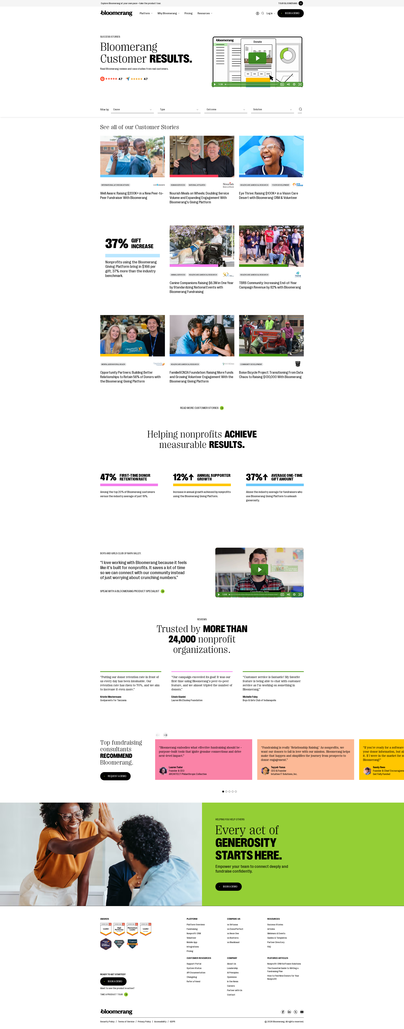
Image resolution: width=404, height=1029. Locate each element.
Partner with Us (234, 990)
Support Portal (194, 963)
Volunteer (191, 938)
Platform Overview (196, 924)
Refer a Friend (193, 981)
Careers (231, 986)
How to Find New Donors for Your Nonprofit (283, 977)
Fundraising (192, 929)
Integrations (193, 946)
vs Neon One (233, 933)
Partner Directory (276, 942)
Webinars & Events (276, 933)
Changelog (192, 977)
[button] (146, 13)
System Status (194, 968)
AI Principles (233, 972)
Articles (271, 929)
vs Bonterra (232, 938)
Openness (232, 977)
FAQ (269, 946)
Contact (231, 994)
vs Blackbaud (233, 942)
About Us (231, 963)
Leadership (232, 968)
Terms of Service (126, 1021)
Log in (270, 13)
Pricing (188, 13)
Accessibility (160, 1021)
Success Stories (275, 924)
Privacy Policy (144, 1021)
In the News (232, 981)
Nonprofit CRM (194, 933)
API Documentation (196, 972)
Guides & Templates (277, 938)
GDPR (172, 1021)
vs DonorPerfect (235, 929)
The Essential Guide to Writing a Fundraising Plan (282, 970)
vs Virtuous (232, 924)
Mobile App (192, 942)
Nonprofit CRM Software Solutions (284, 963)
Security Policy (107, 1021)
